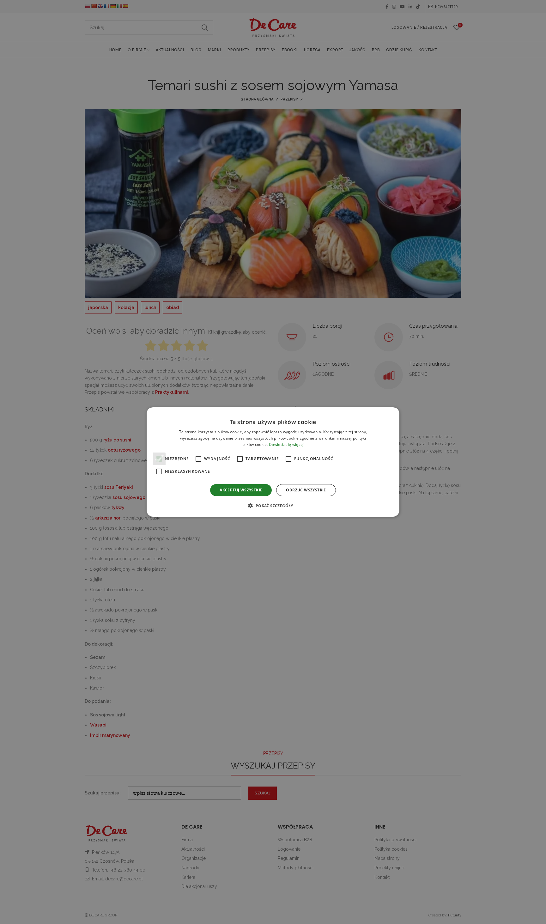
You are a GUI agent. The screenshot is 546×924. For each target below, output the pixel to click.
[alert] (273, 462)
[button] (273, 505)
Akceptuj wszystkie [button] (241, 490)
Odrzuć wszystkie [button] (306, 490)
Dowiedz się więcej (286, 444)
